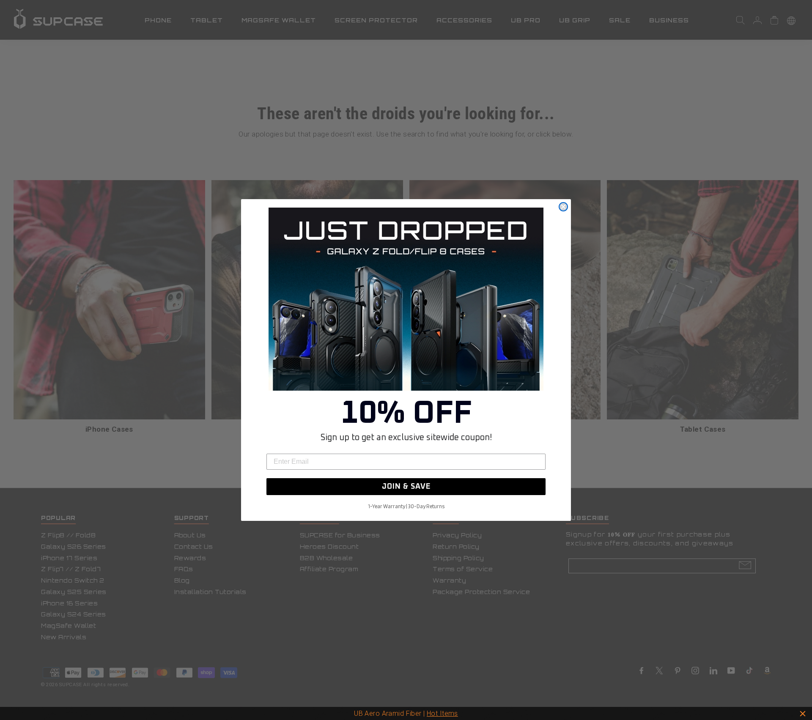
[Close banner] (803, 714)
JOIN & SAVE (406, 486)
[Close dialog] (563, 207)
